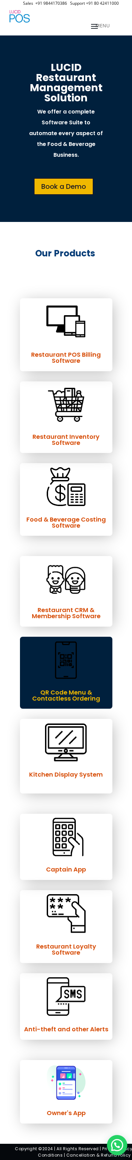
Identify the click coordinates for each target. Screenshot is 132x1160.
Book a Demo (63, 186)
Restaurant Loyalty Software (66, 949)
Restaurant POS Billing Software (66, 357)
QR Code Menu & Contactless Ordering (66, 695)
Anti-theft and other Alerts (66, 1029)
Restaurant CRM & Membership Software (66, 613)
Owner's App (66, 1113)
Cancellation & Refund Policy (98, 1155)
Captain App (66, 869)
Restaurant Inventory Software (66, 439)
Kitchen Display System (66, 774)
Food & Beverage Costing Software (66, 522)
